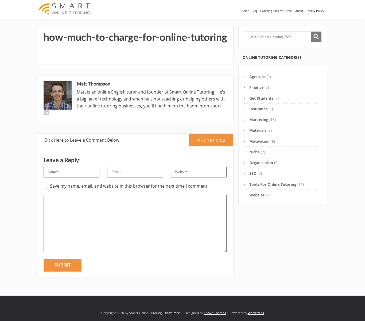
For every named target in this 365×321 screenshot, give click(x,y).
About (299, 11)
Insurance (258, 108)
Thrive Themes (215, 313)
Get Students (261, 98)
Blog (255, 11)
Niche (254, 151)
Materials (257, 130)
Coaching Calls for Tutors (276, 11)
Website (256, 195)
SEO (253, 173)
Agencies (257, 76)
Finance (256, 87)
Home (245, 11)
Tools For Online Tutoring (272, 184)
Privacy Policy (315, 11)
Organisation (261, 162)
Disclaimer (172, 313)
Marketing (258, 119)
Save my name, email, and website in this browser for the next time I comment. (129, 186)
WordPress (256, 313)
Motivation (259, 141)
